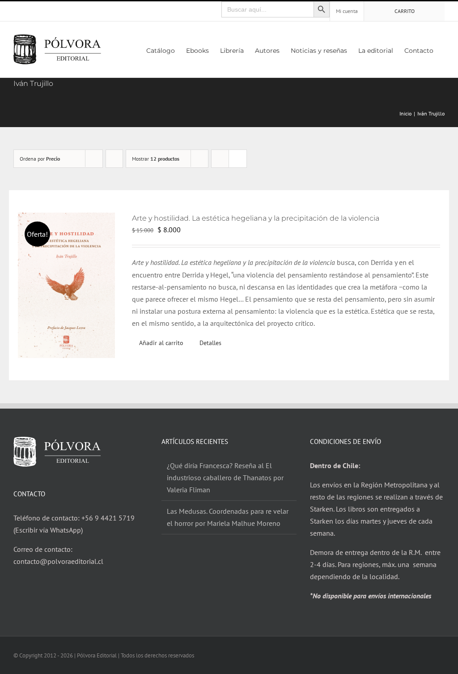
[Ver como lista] (237, 158)
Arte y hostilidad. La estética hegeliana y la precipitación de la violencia (255, 218)
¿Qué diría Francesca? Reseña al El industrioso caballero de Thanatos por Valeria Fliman (225, 477)
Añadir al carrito (161, 343)
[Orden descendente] (114, 158)
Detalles (210, 343)
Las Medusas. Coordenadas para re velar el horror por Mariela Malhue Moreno (227, 517)
